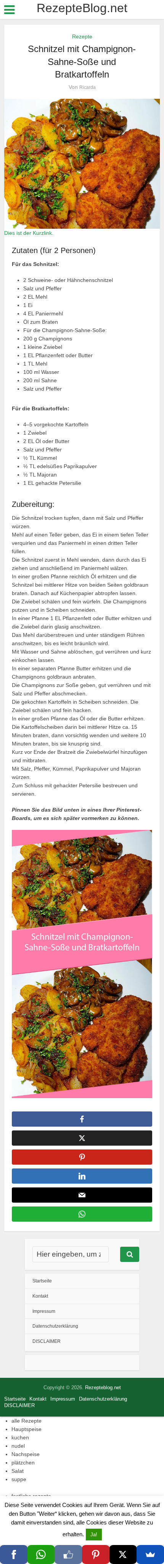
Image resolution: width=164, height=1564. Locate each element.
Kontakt (40, 1296)
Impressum (43, 1311)
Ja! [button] (93, 1534)
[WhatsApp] (41, 1554)
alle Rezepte (26, 1421)
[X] (123, 1554)
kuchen (20, 1437)
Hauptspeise (26, 1429)
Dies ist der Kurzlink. (28, 233)
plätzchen (23, 1463)
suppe (18, 1479)
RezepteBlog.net (82, 8)
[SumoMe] (150, 1554)
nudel (18, 1446)
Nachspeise (25, 1454)
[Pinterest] (95, 1554)
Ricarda (87, 87)
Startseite (42, 1281)
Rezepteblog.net (103, 1387)
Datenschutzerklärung (55, 1326)
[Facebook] (13, 1554)
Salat (17, 1471)
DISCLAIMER (46, 1341)
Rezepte (82, 36)
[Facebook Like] (68, 1554)
